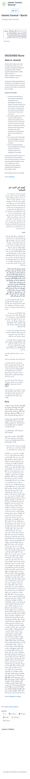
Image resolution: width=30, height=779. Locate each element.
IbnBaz (19, 696)
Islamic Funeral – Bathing (11, 706)
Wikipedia (11, 176)
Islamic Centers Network (15, 3)
